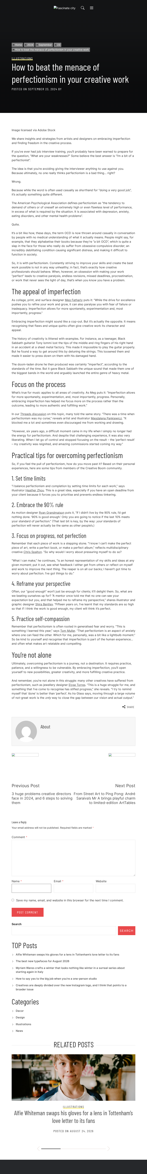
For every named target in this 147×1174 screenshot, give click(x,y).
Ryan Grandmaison (51, 512)
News (19, 1030)
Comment (19, 837)
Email (58, 881)
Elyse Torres (77, 685)
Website (101, 881)
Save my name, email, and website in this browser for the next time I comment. (70, 900)
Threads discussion (33, 414)
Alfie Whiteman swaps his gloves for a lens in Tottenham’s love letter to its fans (67, 954)
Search (17, 924)
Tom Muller (67, 630)
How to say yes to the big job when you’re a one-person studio (56, 978)
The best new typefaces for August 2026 (42, 961)
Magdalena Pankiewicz (106, 418)
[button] (38, 1149)
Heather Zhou (34, 490)
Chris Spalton (32, 552)
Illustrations (23, 1024)
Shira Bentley (44, 604)
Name (17, 881)
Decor (20, 1010)
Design (20, 1017)
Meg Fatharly (74, 300)
